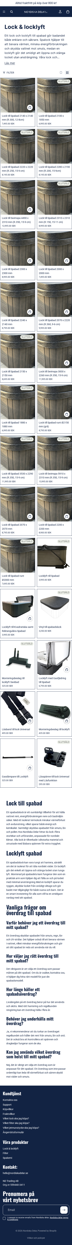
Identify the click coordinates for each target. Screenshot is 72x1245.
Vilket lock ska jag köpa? (16, 1118)
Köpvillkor (8, 1109)
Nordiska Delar (30, 1231)
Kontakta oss (10, 1100)
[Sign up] (64, 1210)
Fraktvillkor (9, 1114)
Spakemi (7, 1157)
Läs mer (10, 63)
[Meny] (4, 12)
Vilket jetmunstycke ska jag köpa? (21, 1127)
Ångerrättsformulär (13, 1132)
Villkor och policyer (36, 1238)
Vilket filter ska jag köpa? (16, 1123)
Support (7, 1104)
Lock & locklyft (11, 1148)
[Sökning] (11, 12)
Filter (10, 72)
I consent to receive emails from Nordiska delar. (37, 1219)
